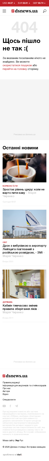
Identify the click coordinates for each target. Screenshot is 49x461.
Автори (6, 391)
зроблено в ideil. (12, 455)
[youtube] (4, 406)
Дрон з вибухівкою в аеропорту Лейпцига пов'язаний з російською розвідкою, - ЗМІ (24, 251)
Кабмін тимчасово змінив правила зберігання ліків (21, 309)
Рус (21, 441)
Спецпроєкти (9, 400)
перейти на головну (15, 69)
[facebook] (10, 406)
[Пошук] (44, 11)
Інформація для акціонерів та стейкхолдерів (24, 386)
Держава (7, 302)
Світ (5, 242)
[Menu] (4, 11)
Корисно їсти (10, 186)
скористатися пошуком (17, 65)
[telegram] (16, 406)
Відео (5, 394)
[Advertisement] (24, 107)
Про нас (7, 388)
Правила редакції (11, 383)
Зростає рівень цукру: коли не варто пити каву (24, 193)
